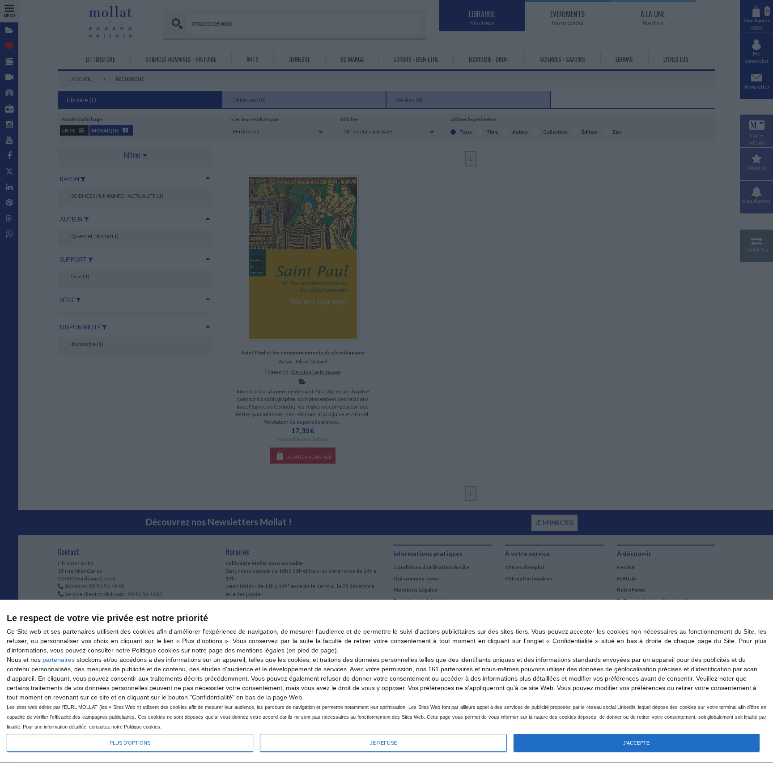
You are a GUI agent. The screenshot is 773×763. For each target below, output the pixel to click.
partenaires (58, 659)
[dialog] (386, 681)
